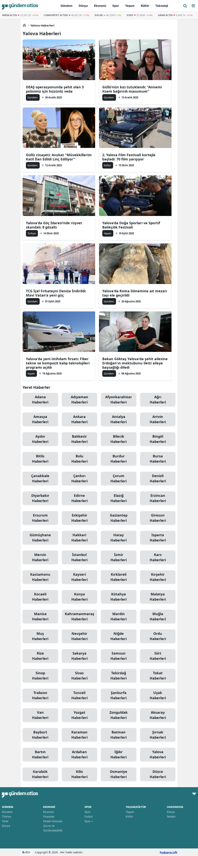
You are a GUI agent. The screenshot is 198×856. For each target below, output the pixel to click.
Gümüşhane (40, 537)
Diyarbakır (40, 498)
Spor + (88, 821)
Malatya (158, 597)
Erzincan (158, 498)
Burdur (118, 459)
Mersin (40, 557)
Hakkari (79, 537)
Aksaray (158, 715)
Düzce (158, 774)
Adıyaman (79, 399)
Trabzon (40, 695)
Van (40, 715)
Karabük (40, 774)
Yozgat (79, 715)
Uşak (158, 695)
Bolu (79, 459)
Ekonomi (48, 811)
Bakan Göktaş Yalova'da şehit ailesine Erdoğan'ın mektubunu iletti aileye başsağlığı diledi (135, 363)
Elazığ (118, 498)
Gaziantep (118, 518)
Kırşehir (158, 577)
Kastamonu (40, 577)
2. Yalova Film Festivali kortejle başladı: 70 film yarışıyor (128, 157)
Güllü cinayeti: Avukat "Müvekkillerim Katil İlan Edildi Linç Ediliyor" (59, 157)
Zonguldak (118, 715)
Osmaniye (118, 774)
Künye (171, 811)
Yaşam (130, 811)
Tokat (158, 675)
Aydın (40, 439)
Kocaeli (40, 597)
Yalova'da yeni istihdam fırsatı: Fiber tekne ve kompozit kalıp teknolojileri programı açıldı (58, 363)
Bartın (40, 754)
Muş (40, 636)
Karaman (79, 735)
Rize (40, 656)
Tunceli (79, 695)
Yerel (5, 821)
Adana (40, 399)
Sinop (40, 675)
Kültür (129, 816)
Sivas (79, 675)
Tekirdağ (118, 675)
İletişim (171, 816)
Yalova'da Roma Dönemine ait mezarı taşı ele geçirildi (134, 293)
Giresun (158, 518)
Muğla (158, 616)
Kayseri (79, 577)
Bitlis (40, 459)
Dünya (6, 825)
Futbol (88, 816)
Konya (79, 597)
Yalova (158, 754)
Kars (158, 557)
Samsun (118, 656)
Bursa (158, 459)
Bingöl (158, 439)
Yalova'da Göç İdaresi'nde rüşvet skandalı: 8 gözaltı (54, 225)
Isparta (158, 537)
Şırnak (158, 735)
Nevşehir (79, 636)
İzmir (118, 557)
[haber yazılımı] (168, 852)
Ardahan (79, 754)
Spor (87, 811)
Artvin (158, 419)
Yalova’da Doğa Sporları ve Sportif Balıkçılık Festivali (131, 225)
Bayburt (40, 735)
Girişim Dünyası (52, 821)
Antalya (118, 419)
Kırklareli (118, 577)
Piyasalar (49, 816)
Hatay (118, 537)
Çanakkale (40, 478)
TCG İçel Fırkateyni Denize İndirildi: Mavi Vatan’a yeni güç (56, 293)
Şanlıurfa (118, 695)
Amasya (40, 419)
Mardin (118, 616)
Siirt (158, 656)
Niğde (118, 636)
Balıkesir (79, 439)
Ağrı (158, 399)
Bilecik (118, 439)
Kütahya (118, 597)
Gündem (7, 811)
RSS (27, 852)
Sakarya (79, 656)
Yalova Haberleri (41, 25)
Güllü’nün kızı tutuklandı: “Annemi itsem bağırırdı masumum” (132, 89)
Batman (118, 735)
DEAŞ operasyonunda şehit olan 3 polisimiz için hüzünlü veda (55, 89)
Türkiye (6, 816)
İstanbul (79, 557)
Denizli (158, 478)
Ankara (79, 419)
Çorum (118, 478)
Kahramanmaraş (79, 616)
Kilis (79, 774)
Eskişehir (79, 518)
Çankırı (79, 478)
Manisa (40, 616)
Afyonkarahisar (118, 399)
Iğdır (118, 754)
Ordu (158, 636)
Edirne (79, 498)
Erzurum (40, 518)
